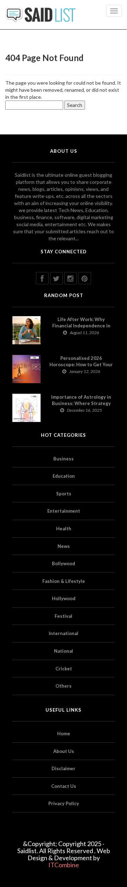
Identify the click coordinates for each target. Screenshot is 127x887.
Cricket (63, 668)
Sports (63, 493)
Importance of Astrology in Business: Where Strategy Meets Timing (81, 403)
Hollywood (63, 598)
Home (63, 733)
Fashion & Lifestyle (63, 581)
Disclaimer (63, 768)
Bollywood (63, 563)
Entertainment (63, 511)
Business (63, 458)
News (64, 546)
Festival (63, 616)
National (63, 651)
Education (64, 476)
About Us (63, 751)
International (63, 633)
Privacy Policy (63, 803)
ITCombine (63, 865)
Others (63, 686)
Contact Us (63, 786)
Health (63, 528)
